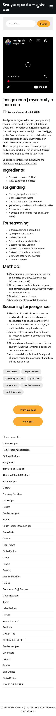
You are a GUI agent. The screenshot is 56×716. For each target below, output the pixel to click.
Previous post (28, 409)
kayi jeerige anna (31, 385)
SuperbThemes (28, 711)
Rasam (6, 506)
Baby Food (8, 462)
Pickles (6, 538)
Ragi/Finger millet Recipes (16, 449)
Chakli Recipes (10, 595)
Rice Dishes (11, 371)
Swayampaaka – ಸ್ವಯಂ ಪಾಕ (24, 7)
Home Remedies (11, 436)
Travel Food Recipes (13, 468)
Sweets (6, 570)
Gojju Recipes (10, 551)
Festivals (7, 627)
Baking (6, 582)
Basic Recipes (10, 481)
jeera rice (34, 378)
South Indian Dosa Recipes (17, 525)
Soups (6, 519)
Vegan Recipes (31, 371)
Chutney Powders (12, 494)
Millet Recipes (10, 443)
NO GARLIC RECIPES (14, 639)
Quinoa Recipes (11, 455)
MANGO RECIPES (13, 684)
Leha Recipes (10, 608)
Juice (5, 601)
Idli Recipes (9, 500)
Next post (28, 421)
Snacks (6, 563)
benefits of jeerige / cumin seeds (20, 163)
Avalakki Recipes (12, 576)
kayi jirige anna (13, 392)
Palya (6, 557)
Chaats (6, 487)
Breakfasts (8, 532)
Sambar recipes (11, 513)
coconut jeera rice (14, 378)
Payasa (6, 614)
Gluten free (9, 633)
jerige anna (11, 385)
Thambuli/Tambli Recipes (16, 475)
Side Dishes (9, 671)
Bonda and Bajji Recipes (15, 589)
